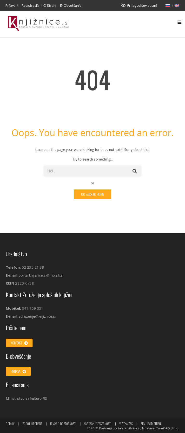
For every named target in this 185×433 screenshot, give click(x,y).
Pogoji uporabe (32, 423)
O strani (49, 5)
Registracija (30, 5)
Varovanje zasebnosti (97, 423)
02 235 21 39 (33, 267)
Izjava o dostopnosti (63, 423)
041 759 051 (32, 308)
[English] (176, 5)
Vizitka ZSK (126, 423)
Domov (10, 423)
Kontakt (17, 342)
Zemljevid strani (151, 423)
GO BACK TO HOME (92, 194)
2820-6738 (24, 283)
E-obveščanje (70, 5)
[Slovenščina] (167, 5)
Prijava (10, 5)
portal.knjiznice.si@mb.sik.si (41, 275)
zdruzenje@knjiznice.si (37, 316)
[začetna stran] (38, 24)
